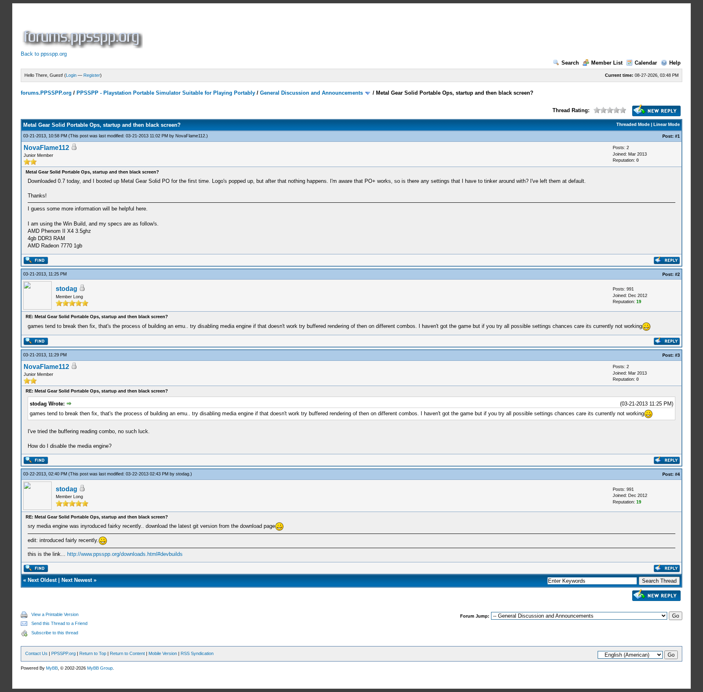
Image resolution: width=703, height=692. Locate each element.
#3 (677, 355)
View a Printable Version (55, 614)
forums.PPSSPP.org (46, 93)
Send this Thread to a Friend (59, 623)
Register (91, 75)
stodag (66, 288)
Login (71, 75)
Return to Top (92, 653)
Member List (606, 63)
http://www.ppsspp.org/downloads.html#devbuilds (125, 554)
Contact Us (36, 653)
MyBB (52, 668)
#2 (677, 274)
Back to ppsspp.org (44, 54)
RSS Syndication (197, 653)
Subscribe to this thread (54, 632)
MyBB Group (100, 668)
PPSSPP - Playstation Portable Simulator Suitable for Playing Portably (165, 93)
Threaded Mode (633, 124)
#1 (677, 136)
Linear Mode (666, 124)
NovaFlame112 (190, 135)
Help (675, 63)
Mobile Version (162, 653)
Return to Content (127, 653)
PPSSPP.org (63, 653)
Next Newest (76, 580)
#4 (677, 474)
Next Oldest (42, 580)
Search (570, 63)
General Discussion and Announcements (311, 93)
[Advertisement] (292, 30)
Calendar (646, 63)
